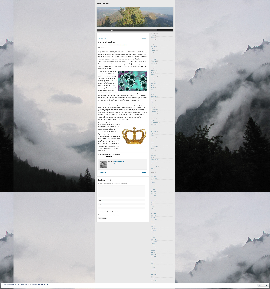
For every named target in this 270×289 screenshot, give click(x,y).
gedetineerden (154, 76)
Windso (152, 163)
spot (152, 142)
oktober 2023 (153, 195)
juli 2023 (152, 202)
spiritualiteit (153, 139)
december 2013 (154, 282)
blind (152, 52)
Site (99, 208)
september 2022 (154, 217)
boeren (152, 55)
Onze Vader (153, 118)
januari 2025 (153, 184)
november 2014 (154, 280)
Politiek (152, 120)
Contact (118, 30)
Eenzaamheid (153, 70)
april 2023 (153, 208)
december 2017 (154, 272)
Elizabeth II (153, 72)
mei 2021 (152, 232)
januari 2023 (153, 215)
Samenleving (124, 44)
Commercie (109, 35)
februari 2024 (153, 191)
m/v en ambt (153, 105)
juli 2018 (152, 261)
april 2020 (153, 243)
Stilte (152, 144)
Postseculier (153, 124)
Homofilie (153, 92)
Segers (152, 135)
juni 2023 (152, 204)
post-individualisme (155, 122)
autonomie (153, 39)
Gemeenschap (154, 83)
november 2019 (154, 248)
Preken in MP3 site (126, 30)
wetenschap (153, 161)
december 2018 (154, 252)
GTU (152, 89)
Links (104, 30)
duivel (152, 68)
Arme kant (153, 37)
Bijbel (152, 48)
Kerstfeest (153, 100)
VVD (151, 157)
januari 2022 (153, 226)
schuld (152, 133)
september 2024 (154, 187)
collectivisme (153, 61)
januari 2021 (153, 239)
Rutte (152, 129)
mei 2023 (152, 206)
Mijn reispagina (111, 30)
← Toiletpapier (102, 38)
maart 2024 (153, 189)
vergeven (152, 153)
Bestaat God (153, 46)
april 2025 (153, 182)
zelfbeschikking (154, 166)
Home (99, 30)
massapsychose (154, 109)
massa (152, 107)
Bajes (152, 41)
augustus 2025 (154, 178)
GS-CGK (152, 87)
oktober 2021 (153, 230)
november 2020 (154, 241)
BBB (151, 44)
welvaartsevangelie (154, 159)
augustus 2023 (154, 200)
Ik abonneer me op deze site (138, 30)
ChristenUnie (153, 59)
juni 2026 (152, 174)
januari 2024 (153, 193)
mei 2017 (152, 278)
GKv (151, 85)
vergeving (153, 155)
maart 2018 (153, 267)
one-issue (153, 115)
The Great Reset (154, 146)
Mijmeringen (153, 111)
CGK (151, 57)
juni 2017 (152, 276)
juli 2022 (152, 221)
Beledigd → (144, 38)
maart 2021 (153, 237)
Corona (114, 44)
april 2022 (153, 224)
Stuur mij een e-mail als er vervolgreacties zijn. (109, 211)
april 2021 (153, 235)
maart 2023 (153, 211)
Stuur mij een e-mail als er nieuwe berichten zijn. (109, 215)
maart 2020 (153, 245)
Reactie (101, 187)
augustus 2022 (154, 219)
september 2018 (154, 258)
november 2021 (154, 228)
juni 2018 (152, 263)
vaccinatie (153, 150)
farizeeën (153, 74)
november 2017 (154, 274)
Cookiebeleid (31, 286)
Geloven (118, 44)
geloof (152, 78)
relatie (152, 126)
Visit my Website (117, 163)
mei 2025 (152, 180)
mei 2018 (152, 265)
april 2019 (153, 250)
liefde (152, 102)
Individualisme (154, 96)
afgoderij (153, 35)
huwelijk (152, 94)
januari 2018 (153, 269)
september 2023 (154, 197)
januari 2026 (153, 176)
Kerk (121, 44)
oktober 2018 (153, 256)
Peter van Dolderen (119, 161)
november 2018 (154, 254)
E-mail (101, 205)
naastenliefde (153, 113)
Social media (153, 137)
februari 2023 (153, 213)
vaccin (152, 148)
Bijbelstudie (153, 50)
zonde (152, 168)
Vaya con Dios (103, 3)
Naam (101, 201)
